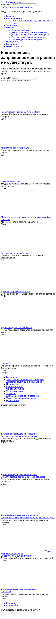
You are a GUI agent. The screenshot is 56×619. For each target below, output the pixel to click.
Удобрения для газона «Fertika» (16, 328)
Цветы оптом (12, 400)
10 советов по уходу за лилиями (16, 556)
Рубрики (10, 28)
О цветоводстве (14, 18)
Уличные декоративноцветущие (26, 39)
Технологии (11, 25)
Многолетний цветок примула (15, 148)
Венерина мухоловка (11, 181)
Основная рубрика (20, 30)
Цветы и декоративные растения (17, 7)
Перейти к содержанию (12, 2)
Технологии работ (15, 391)
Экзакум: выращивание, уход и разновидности (23, 477)
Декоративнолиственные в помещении (30, 35)
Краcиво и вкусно (14, 386)
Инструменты (12, 42)
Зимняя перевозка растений (15, 253)
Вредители (11, 44)
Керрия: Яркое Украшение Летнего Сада (20, 112)
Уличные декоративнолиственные (28, 37)
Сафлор (5, 363)
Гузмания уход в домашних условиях (19, 436)
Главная (10, 16)
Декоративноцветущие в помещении (29, 32)
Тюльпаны (11, 393)
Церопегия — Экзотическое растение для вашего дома (28, 518)
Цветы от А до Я (14, 46)
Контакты (10, 603)
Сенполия (6, 592)
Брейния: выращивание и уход (16, 291)
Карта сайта (12, 605)
